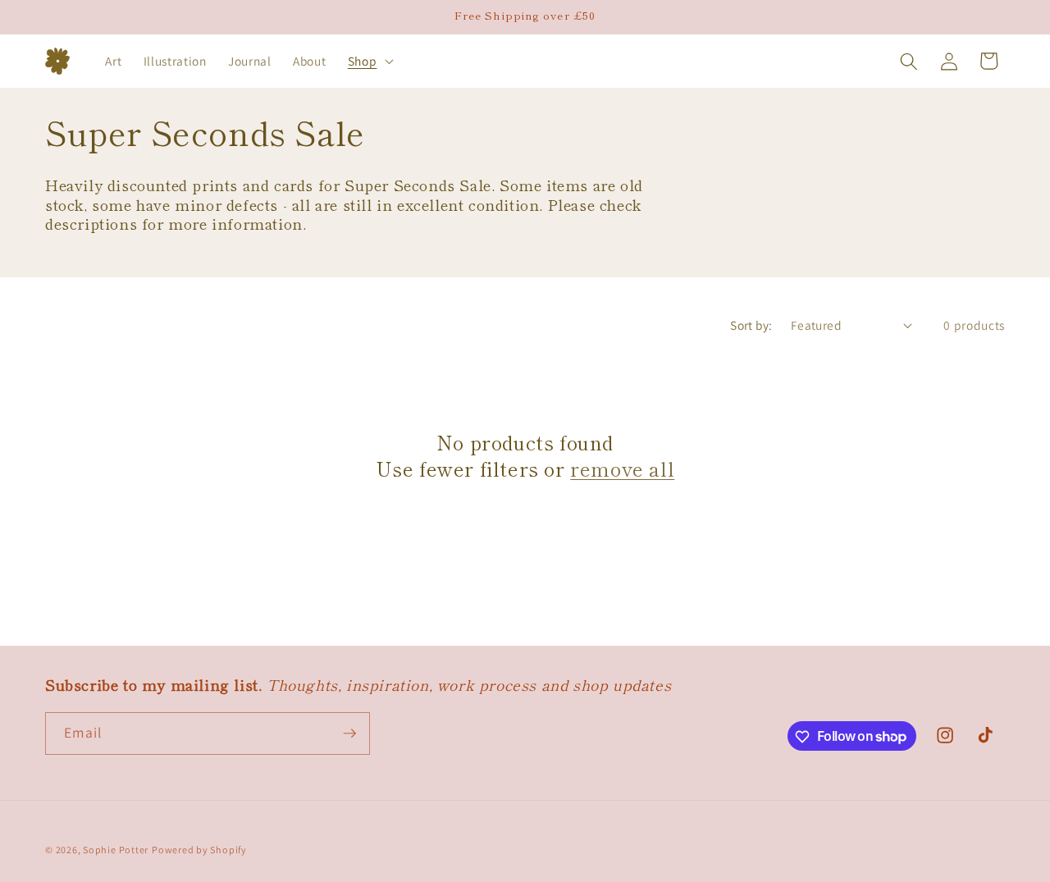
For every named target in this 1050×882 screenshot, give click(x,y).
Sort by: (751, 325)
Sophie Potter (115, 849)
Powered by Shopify (199, 849)
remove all (622, 468)
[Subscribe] (349, 733)
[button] (369, 61)
